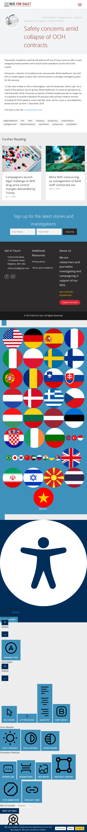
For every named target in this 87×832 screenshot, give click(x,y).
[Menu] (80, 4)
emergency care (10, 124)
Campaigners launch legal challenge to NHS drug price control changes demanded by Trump (20, 185)
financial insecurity (27, 124)
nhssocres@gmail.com (18, 268)
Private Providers (56, 21)
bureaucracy (53, 121)
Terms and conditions (42, 267)
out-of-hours (44, 124)
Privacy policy (38, 261)
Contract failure (48, 17)
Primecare (40, 121)
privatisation (71, 124)
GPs (22, 121)
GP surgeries (40, 21)
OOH (30, 121)
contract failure (67, 121)
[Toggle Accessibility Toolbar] (4, 323)
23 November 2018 (33, 109)
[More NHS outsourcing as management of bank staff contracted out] (65, 158)
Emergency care (64, 17)
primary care (58, 124)
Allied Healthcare (10, 121)
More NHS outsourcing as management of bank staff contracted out (65, 181)
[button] (2, 173)
